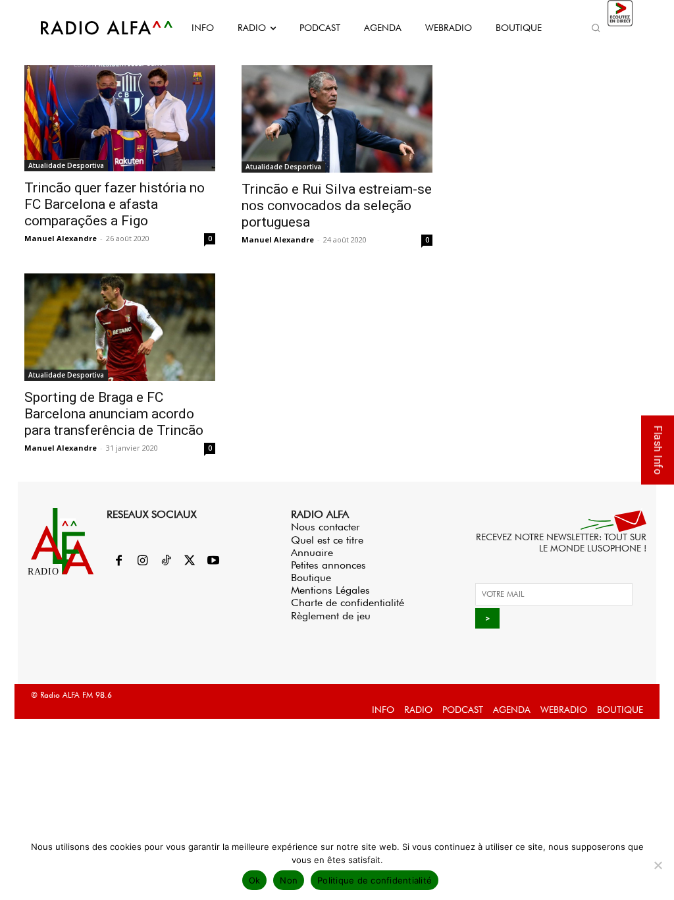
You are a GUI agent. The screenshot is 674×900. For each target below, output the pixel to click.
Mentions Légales (330, 590)
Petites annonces (328, 565)
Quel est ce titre (327, 540)
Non (289, 880)
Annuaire (312, 552)
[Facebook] (118, 561)
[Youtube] (213, 561)
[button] (596, 27)
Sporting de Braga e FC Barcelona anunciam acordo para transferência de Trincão (115, 413)
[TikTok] (166, 561)
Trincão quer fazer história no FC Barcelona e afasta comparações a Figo (114, 204)
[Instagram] (142, 561)
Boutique (311, 577)
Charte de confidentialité (347, 602)
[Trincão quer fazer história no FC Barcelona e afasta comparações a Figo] (119, 118)
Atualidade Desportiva (66, 165)
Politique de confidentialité (374, 880)
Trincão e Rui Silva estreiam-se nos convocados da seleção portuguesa (337, 205)
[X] (189, 561)
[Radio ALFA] (92, 27)
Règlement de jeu (331, 615)
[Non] (657, 865)
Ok (255, 880)
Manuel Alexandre (60, 238)
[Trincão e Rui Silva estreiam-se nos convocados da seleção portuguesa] (337, 119)
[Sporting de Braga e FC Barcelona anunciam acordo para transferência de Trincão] (119, 327)
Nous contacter (325, 526)
